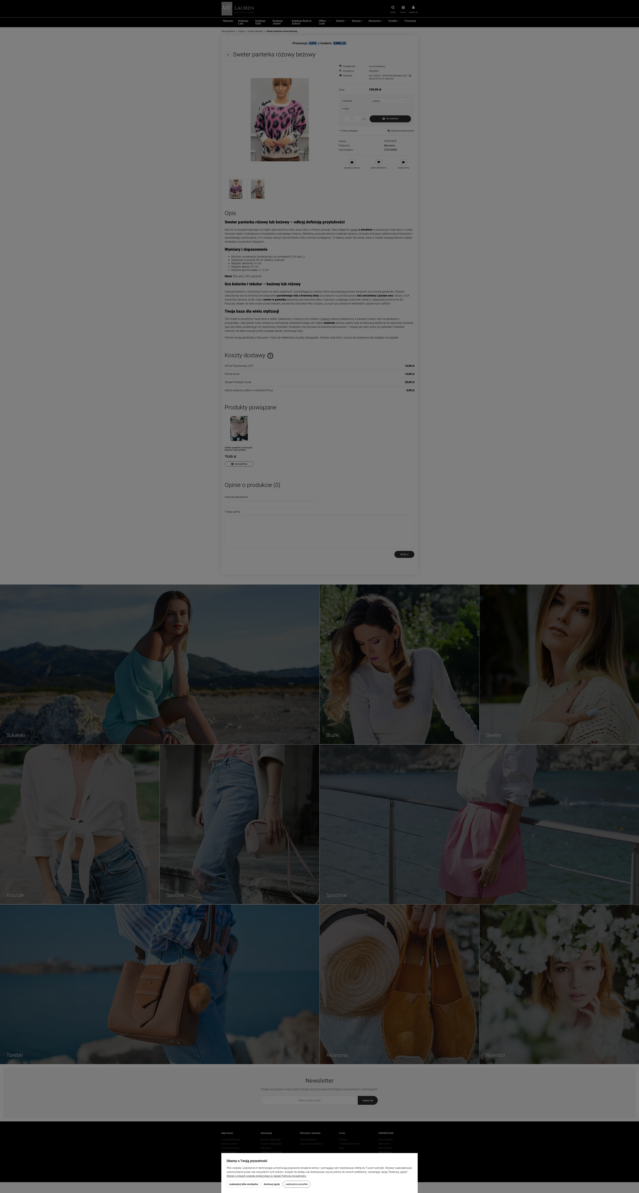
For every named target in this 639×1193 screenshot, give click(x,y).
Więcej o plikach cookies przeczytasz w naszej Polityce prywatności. (267, 1176)
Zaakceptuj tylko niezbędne (243, 1184)
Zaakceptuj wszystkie (296, 1184)
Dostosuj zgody (272, 1184)
